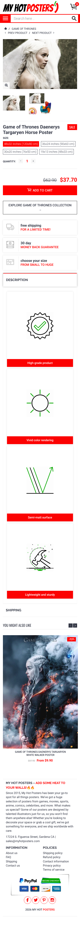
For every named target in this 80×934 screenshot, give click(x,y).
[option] (14, 103)
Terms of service (53, 869)
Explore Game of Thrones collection (40, 205)
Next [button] (75, 625)
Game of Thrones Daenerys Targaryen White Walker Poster (40, 754)
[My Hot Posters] (30, 7)
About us (11, 853)
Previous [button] (71, 625)
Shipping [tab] (13, 610)
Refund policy (51, 857)
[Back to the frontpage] (5, 29)
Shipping (11, 861)
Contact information (56, 861)
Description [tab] (17, 280)
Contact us (13, 865)
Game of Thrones (24, 29)
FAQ (8, 857)
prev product (18, 33)
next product (42, 33)
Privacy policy (52, 865)
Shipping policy (53, 853)
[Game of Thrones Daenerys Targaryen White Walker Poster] (40, 692)
